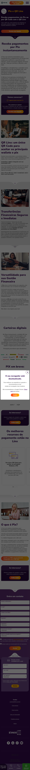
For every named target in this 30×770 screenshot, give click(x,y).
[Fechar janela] (27, 372)
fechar (15, 395)
